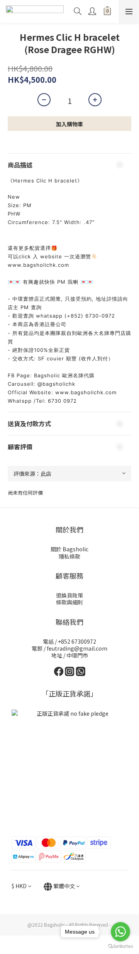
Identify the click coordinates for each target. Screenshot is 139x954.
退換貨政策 (69, 595)
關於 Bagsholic (69, 549)
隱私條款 (69, 556)
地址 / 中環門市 (69, 655)
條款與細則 (69, 602)
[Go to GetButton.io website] (120, 946)
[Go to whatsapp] (120, 931)
